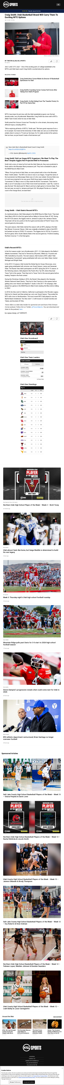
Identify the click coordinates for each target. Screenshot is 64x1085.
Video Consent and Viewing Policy (26, 1077)
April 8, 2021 (31, 153)
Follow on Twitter (32, 1064)
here (20, 309)
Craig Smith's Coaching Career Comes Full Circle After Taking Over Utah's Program (38, 91)
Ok (62, 1068)
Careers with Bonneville (32, 1060)
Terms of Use (36, 1076)
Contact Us (32, 1058)
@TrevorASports (37, 307)
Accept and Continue (29, 1082)
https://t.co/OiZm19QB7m (17, 149)
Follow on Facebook (32, 1062)
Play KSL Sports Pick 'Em (34, 11)
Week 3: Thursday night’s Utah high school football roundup (26, 597)
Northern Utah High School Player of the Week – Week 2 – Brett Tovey (31, 505)
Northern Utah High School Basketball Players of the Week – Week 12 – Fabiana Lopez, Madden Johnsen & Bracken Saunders (31, 965)
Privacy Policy (43, 1076)
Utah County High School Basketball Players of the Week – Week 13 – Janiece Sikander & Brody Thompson (31, 880)
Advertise (32, 1056)
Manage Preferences (15, 1082)
